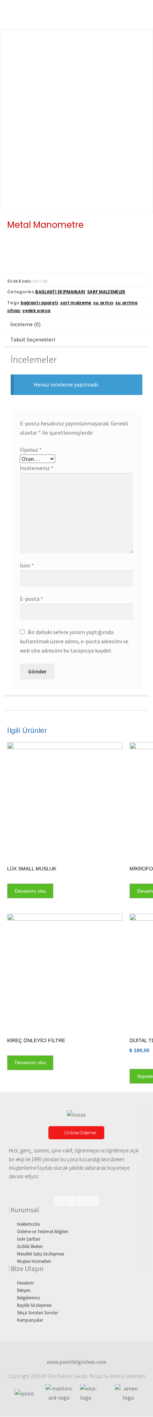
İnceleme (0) (25, 324)
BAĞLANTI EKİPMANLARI (60, 292)
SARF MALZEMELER (106, 292)
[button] (76, 1132)
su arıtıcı (103, 303)
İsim (27, 565)
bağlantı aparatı (39, 303)
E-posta (31, 598)
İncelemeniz (36, 468)
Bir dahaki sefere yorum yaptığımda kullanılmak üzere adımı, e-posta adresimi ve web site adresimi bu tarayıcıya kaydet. (74, 641)
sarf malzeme (75, 303)
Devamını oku (30, 891)
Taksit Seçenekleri (32, 339)
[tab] (76, 324)
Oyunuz (31, 449)
